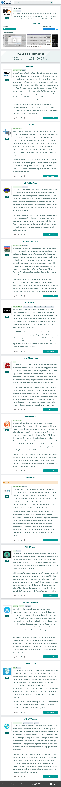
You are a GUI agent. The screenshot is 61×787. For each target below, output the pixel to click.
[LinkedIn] (58, 784)
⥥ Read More (35, 23)
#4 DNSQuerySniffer (30, 241)
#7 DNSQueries (30, 416)
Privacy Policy (10, 784)
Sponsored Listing (19, 784)
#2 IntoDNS (30, 125)
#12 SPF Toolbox (30, 719)
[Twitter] (57, 29)
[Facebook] (50, 784)
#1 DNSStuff (30, 66)
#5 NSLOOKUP (30, 303)
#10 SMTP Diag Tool (30, 602)
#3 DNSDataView (30, 183)
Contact (4, 784)
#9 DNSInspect (30, 547)
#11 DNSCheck (30, 664)
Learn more (50, 118)
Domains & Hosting (10, 29)
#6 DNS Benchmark (30, 358)
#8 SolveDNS (30, 478)
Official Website (49, 29)
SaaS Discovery (40, 784)
